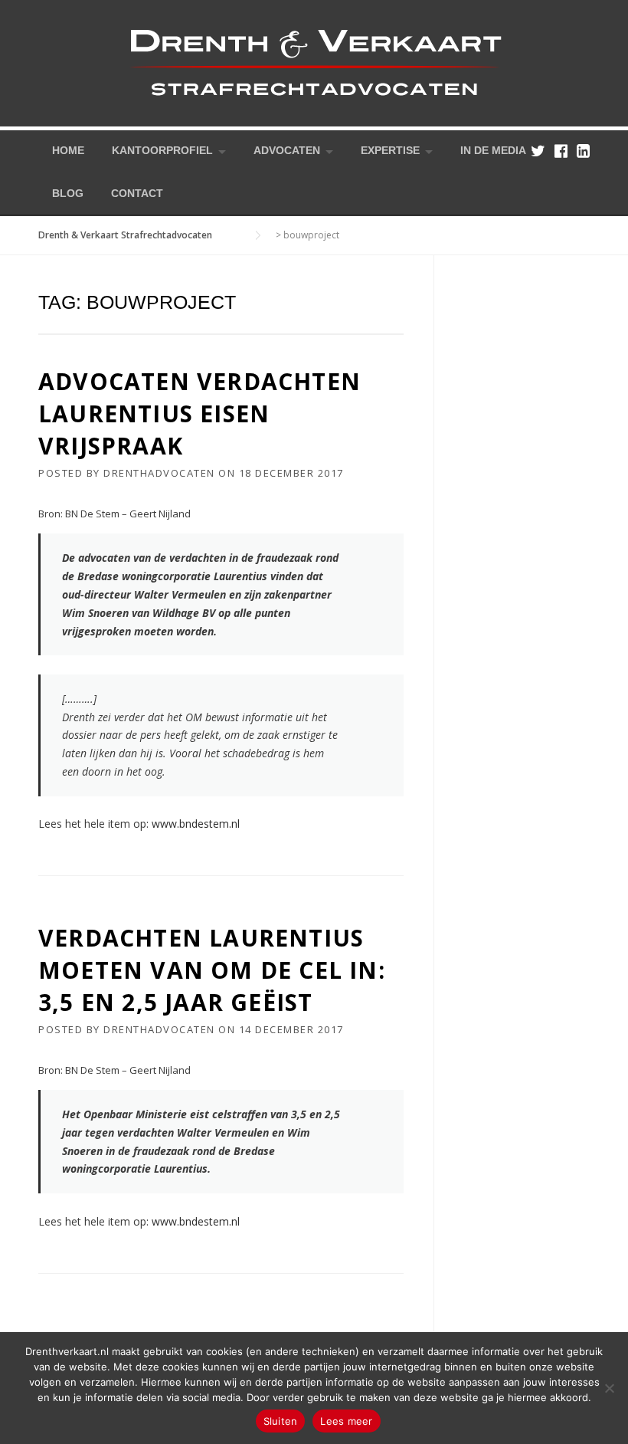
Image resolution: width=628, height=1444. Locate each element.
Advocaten (286, 150)
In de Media (493, 150)
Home (68, 150)
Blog (67, 193)
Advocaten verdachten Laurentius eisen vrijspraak (199, 413)
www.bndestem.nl (196, 823)
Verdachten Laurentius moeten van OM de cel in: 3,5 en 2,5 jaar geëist (211, 970)
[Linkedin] (583, 150)
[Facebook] (560, 150)
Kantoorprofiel (162, 150)
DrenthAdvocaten (159, 473)
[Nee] (609, 1388)
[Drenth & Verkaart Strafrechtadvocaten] (314, 61)
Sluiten (280, 1421)
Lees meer (346, 1421)
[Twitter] (538, 150)
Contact (137, 193)
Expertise (390, 150)
